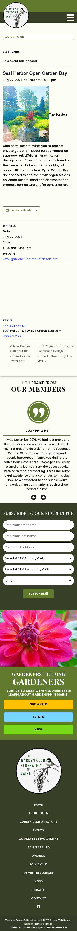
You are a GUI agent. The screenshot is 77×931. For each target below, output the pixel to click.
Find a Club (39, 704)
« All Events (11, 52)
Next (43, 497)
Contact (38, 898)
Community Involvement (38, 839)
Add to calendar (22, 210)
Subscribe (37, 593)
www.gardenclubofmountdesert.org (30, 259)
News (38, 729)
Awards (38, 856)
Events (38, 717)
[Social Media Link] (38, 907)
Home (38, 805)
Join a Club (38, 864)
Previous (33, 497)
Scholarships (38, 847)
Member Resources (39, 873)
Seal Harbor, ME (14, 326)
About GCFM (39, 813)
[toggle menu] (70, 17)
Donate (38, 890)
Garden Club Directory (38, 822)
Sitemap (48, 923)
